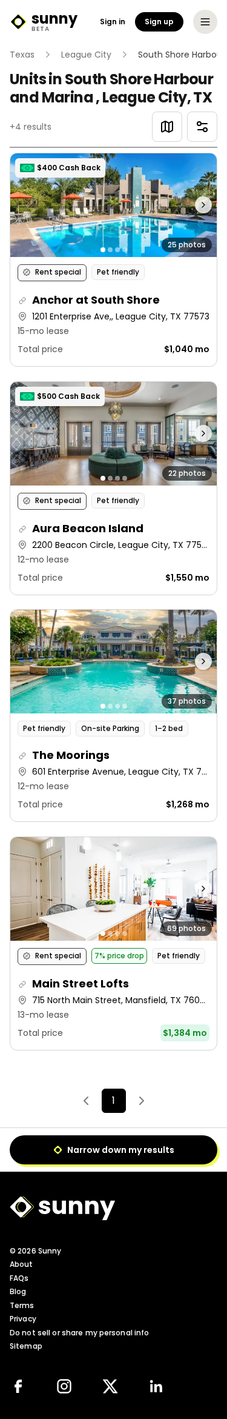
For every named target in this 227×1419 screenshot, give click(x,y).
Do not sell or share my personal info (79, 1332)
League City (86, 54)
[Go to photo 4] (124, 249)
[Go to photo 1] (102, 249)
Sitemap (26, 1346)
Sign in (112, 22)
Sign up (159, 21)
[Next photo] (191, 205)
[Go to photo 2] (110, 249)
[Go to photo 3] (117, 249)
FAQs (19, 1278)
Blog (18, 1291)
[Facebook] (18, 1386)
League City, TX (157, 97)
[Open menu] (205, 22)
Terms (22, 1305)
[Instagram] (64, 1386)
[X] (110, 1386)
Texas (22, 54)
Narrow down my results (120, 1150)
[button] (113, 260)
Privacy (23, 1319)
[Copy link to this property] (22, 300)
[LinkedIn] (156, 1386)
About (21, 1264)
